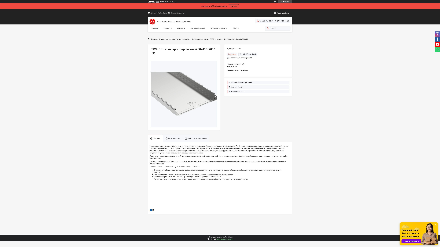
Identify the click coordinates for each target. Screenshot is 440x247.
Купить (234, 6)
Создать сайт (164, 1)
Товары (166, 28)
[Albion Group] (152, 21)
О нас (235, 28)
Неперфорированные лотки (197, 39)
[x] (153, 211)
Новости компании (218, 28)
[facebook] (151, 211)
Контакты (181, 28)
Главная (155, 28)
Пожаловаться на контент (224, 239)
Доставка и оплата (197, 28)
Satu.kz (230, 237)
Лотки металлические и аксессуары (172, 39)
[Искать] (268, 28)
